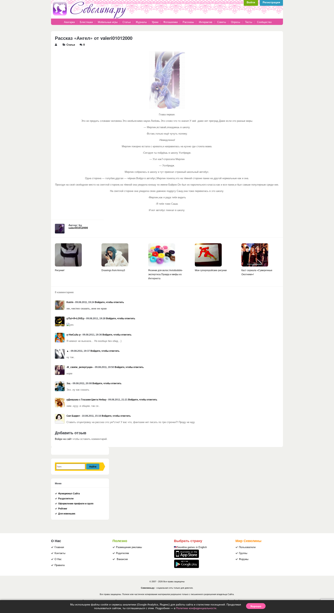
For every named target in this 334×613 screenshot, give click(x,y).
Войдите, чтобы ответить (109, 302)
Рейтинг (62, 508)
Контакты (60, 553)
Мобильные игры (108, 22)
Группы (243, 553)
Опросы (235, 22)
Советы (221, 22)
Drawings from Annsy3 (113, 270)
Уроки (155, 22)
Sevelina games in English (192, 547)
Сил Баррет (73, 416)
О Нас (58, 559)
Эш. (68, 383)
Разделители (65, 498)
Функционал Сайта (69, 493)
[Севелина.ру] (90, 17)
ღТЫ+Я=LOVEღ (75, 318)
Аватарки (69, 22)
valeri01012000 (78, 227)
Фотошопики (170, 22)
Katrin (69, 302)
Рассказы (189, 22)
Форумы (243, 559)
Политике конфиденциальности (196, 608)
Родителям (122, 553)
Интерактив (205, 22)
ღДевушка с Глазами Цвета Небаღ (86, 399)
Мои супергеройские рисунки (211, 270)
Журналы (141, 22)
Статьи (127, 22)
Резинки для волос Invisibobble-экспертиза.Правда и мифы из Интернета (165, 274)
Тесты (248, 22)
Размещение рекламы (129, 547)
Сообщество (264, 22)
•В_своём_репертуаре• (79, 367)
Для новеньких (66, 513)
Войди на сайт (63, 439)
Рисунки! (59, 270)
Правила (60, 565)
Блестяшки (86, 22)
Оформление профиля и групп (75, 503)
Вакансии (122, 559)
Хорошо (255, 606)
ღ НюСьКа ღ (73, 334)
